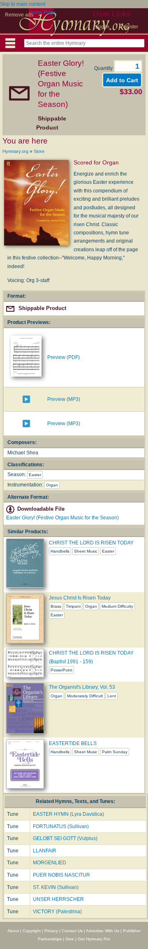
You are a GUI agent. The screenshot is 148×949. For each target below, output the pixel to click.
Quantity (104, 68)
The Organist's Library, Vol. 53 (82, 687)
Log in (102, 27)
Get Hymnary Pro (94, 939)
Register (128, 27)
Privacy (51, 930)
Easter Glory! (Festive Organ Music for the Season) (62, 518)
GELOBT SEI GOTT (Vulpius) (65, 838)
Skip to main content (22, 4)
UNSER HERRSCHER (58, 899)
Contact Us (72, 930)
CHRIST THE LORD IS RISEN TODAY (91, 543)
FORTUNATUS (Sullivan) (61, 826)
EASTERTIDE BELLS (73, 743)
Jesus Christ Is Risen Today (80, 598)
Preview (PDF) (63, 357)
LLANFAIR (44, 851)
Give (69, 939)
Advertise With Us (102, 930)
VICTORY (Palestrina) (57, 911)
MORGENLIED (49, 863)
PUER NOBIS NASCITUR (61, 875)
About (13, 930)
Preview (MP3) (63, 399)
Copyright (32, 930)
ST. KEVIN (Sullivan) (56, 887)
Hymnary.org (15, 151)
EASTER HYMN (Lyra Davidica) (68, 814)
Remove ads (19, 15)
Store (39, 151)
